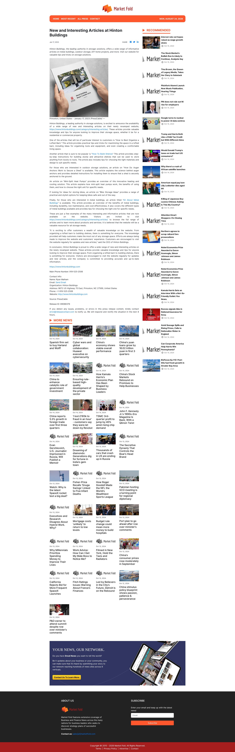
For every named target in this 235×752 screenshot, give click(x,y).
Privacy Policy (110, 748)
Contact (134, 748)
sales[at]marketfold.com (84, 734)
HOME (56, 19)
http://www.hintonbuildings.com (73, 294)
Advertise (123, 748)
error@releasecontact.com (62, 312)
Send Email (61, 282)
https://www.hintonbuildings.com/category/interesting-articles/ (79, 129)
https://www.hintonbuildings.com (65, 266)
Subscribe (152, 723)
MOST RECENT (68, 19)
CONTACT (95, 19)
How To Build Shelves (102, 154)
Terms (98, 748)
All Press (83, 19)
